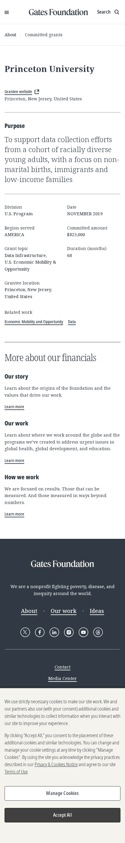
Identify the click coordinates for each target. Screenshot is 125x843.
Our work (63, 610)
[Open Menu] (7, 12)
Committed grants (43, 34)
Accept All (62, 815)
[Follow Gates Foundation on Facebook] (39, 632)
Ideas (97, 610)
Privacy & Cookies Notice (56, 764)
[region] (62, 765)
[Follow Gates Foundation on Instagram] (68, 632)
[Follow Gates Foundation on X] (25, 632)
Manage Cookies (62, 793)
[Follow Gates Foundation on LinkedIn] (54, 632)
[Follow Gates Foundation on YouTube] (83, 632)
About (10, 34)
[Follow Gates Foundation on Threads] (98, 632)
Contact (62, 667)
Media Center (62, 678)
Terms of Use (16, 771)
